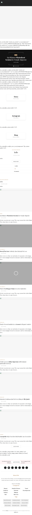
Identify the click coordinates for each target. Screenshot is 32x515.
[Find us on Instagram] (23, 467)
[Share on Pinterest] (18, 168)
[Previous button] (2, 59)
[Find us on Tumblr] (16, 467)
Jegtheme (16, 512)
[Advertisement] (16, 23)
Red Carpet (7, 505)
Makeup (16, 492)
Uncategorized (16, 149)
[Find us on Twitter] (9, 467)
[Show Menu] (30, 3)
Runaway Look (15, 505)
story (19, 483)
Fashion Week (7, 502)
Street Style (24, 505)
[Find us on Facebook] (5, 467)
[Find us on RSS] (26, 467)
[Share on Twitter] (15, 168)
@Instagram (16, 462)
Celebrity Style (16, 500)
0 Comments (16, 171)
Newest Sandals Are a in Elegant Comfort (15, 324)
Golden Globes (16, 502)
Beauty (5, 488)
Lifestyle (2, 359)
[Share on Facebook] (13, 168)
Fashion (2, 322)
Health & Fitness (16, 488)
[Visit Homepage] (9, 3)
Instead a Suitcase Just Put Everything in (15, 399)
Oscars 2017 (25, 502)
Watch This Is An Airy (13, 289)
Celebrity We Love (13, 251)
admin (16, 165)
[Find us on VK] (12, 467)
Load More (16, 446)
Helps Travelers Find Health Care (15, 436)
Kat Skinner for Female (15, 58)
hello (16, 152)
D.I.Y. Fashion (25, 500)
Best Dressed (7, 500)
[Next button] (30, 59)
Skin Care (16, 494)
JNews (7, 510)
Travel (1, 434)
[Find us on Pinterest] (19, 467)
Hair (1, 213)
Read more (16, 161)
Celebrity (2, 249)
